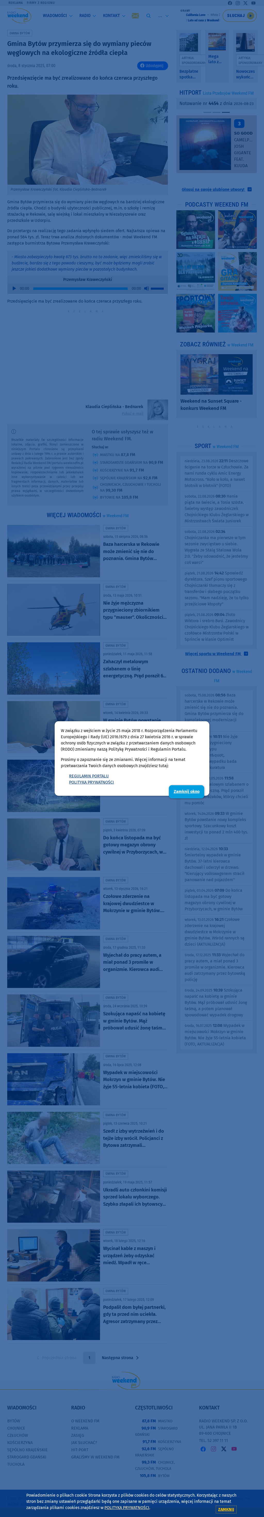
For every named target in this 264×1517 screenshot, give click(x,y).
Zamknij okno (187, 791)
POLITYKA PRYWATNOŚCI (91, 782)
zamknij (226, 1509)
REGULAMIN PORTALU (89, 776)
